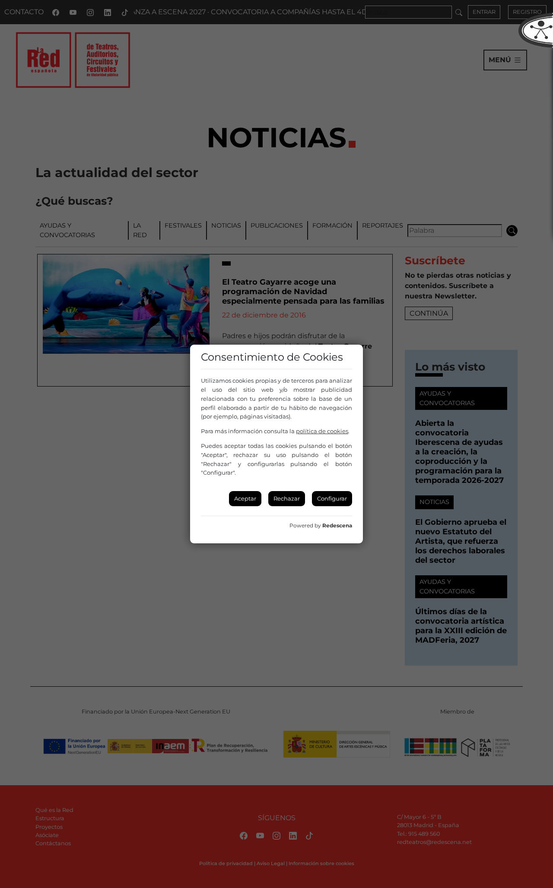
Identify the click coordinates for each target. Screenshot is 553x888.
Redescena (337, 525)
